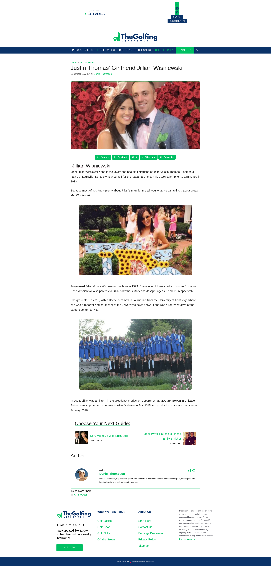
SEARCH (177, 17)
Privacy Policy (147, 539)
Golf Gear (125, 50)
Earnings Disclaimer (150, 533)
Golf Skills (143, 50)
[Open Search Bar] (197, 50)
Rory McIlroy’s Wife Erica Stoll (109, 435)
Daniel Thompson (112, 473)
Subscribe (69, 547)
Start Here (185, 50)
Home (74, 62)
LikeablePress (149, 561)
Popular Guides (82, 50)
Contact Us (145, 527)
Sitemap (143, 545)
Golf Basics (107, 50)
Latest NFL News (96, 14)
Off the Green (164, 50)
